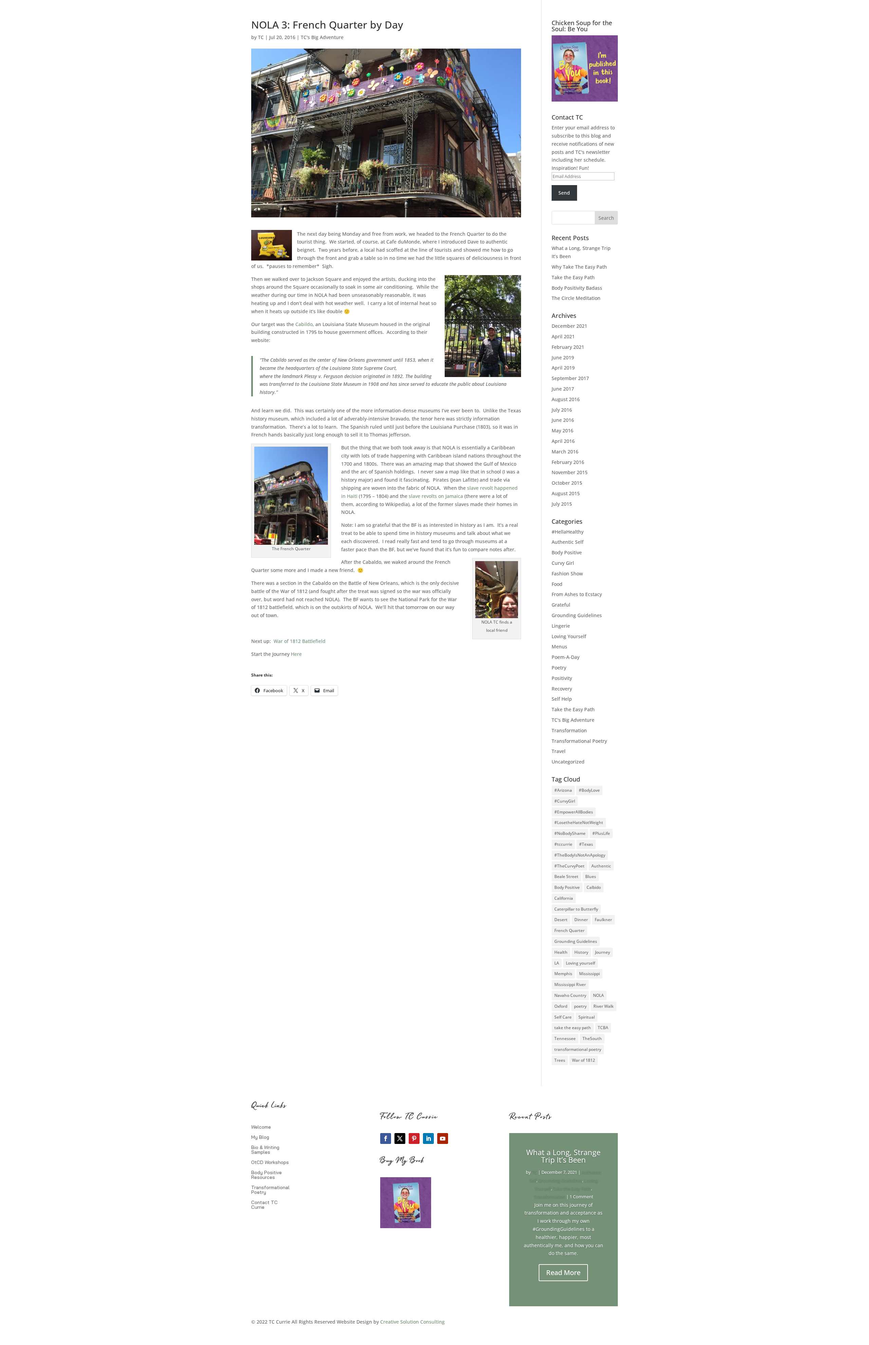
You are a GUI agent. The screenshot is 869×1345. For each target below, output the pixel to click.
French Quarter (569, 930)
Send (564, 193)
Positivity (562, 678)
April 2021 (563, 336)
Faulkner (603, 919)
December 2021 (569, 326)
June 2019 (563, 357)
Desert (561, 919)
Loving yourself (580, 963)
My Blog (260, 1137)
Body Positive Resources (266, 1175)
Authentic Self (568, 542)
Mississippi (589, 973)
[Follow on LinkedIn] (428, 1138)
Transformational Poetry (579, 741)
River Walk (603, 1006)
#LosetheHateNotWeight (578, 822)
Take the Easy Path (573, 277)
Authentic (601, 866)
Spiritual (586, 1017)
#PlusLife (601, 833)
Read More (563, 1272)
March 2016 (565, 451)
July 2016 (562, 410)
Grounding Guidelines (577, 615)
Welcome (261, 1127)
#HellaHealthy (568, 531)
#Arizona (563, 790)
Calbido (594, 887)
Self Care (563, 1017)
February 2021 (568, 347)
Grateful (561, 605)
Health (561, 952)
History (581, 952)
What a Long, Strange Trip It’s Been (563, 1156)
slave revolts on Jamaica (436, 496)
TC (261, 37)
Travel (559, 751)
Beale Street (566, 876)
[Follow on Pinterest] (414, 1138)
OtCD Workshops (270, 1162)
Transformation (569, 730)
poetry (580, 1006)
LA (556, 963)
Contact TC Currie (264, 1205)
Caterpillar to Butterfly (576, 909)
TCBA (603, 1027)
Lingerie (561, 626)
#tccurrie (563, 844)
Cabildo (304, 324)
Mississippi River (570, 984)
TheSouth (592, 1038)
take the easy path (572, 1027)
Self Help (562, 699)
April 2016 (563, 441)
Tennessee (565, 1038)
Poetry (559, 667)
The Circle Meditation (576, 298)
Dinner (581, 919)
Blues (590, 876)
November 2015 (570, 472)
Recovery (562, 688)
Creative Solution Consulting (412, 1322)
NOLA (598, 995)
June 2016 (563, 420)
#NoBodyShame (570, 833)
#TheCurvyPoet (569, 866)
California (563, 898)
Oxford (560, 1006)
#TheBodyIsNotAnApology (579, 855)
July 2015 (562, 504)
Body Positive (567, 552)
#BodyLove (589, 790)
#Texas (586, 844)
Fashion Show (567, 573)
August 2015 (566, 493)
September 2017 (570, 378)
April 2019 (563, 367)
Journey (602, 952)
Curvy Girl (563, 563)
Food (557, 584)
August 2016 (566, 399)
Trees (559, 1060)
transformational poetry (577, 1049)
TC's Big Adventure (322, 37)
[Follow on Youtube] (442, 1138)
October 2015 (567, 483)
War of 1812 (583, 1060)
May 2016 (562, 430)
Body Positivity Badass (577, 288)
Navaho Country (570, 995)
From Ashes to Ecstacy (577, 594)
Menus (559, 646)
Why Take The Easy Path (579, 267)
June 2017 (563, 388)
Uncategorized (568, 761)
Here (296, 654)
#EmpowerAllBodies (573, 812)
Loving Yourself (569, 636)
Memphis (563, 973)
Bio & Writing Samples (265, 1150)
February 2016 (568, 462)
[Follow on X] (399, 1138)
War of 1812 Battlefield (300, 641)
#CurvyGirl (564, 801)
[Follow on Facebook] (385, 1138)
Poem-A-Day (565, 657)
